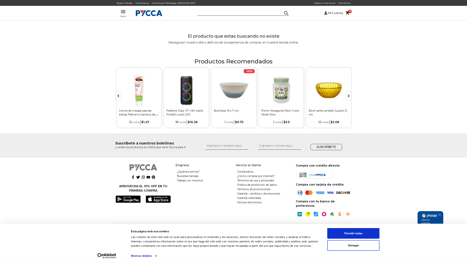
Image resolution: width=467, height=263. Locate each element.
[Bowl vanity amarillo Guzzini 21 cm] (329, 90)
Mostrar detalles (141, 255)
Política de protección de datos (257, 184)
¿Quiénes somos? (188, 171)
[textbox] (240, 13)
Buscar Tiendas (124, 3)
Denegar (353, 245)
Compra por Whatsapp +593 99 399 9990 (174, 3)
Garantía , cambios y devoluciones (258, 193)
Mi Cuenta (335, 13)
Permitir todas (353, 233)
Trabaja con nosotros (190, 180)
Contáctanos (142, 3)
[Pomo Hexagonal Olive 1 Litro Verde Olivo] (281, 90)
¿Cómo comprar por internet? (256, 176)
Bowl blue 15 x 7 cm (226, 110)
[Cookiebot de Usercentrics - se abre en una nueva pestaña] (107, 256)
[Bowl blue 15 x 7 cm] (234, 90)
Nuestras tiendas (187, 176)
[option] (139, 97)
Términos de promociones (253, 189)
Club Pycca (344, 3)
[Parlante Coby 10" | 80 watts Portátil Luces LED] (186, 90)
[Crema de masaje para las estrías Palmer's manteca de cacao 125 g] (139, 90)
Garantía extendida (249, 198)
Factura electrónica (249, 202)
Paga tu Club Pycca (324, 3)
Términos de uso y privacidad (255, 180)
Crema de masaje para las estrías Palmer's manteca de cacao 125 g (137, 114)
